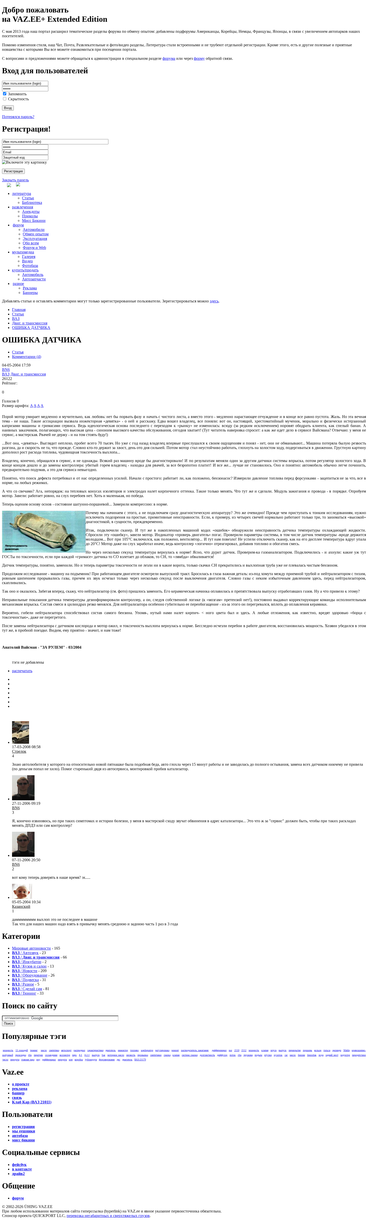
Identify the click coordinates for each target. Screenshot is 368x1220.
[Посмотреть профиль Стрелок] (20, 742)
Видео (27, 261)
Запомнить (17, 94)
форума (168, 58)
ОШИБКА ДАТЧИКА (31, 327)
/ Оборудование (29, 975)
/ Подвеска (25, 980)
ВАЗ (16, 318)
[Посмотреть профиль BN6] (23, 799)
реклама (19, 1088)
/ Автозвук (25, 953)
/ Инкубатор (26, 962)
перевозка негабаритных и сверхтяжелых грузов (108, 1215)
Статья (18, 352)
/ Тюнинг (24, 993)
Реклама (30, 288)
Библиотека (32, 202)
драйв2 (18, 1173)
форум (18, 225)
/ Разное (23, 984)
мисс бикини (23, 1140)
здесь (214, 301)
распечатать (22, 671)
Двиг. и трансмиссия (29, 323)
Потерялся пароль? (18, 117)
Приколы (30, 216)
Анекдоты (31, 211)
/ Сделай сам (27, 989)
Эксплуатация (35, 238)
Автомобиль (32, 274)
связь (17, 1097)
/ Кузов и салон (29, 966)
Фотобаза (30, 265)
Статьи (28, 198)
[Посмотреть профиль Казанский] (22, 897)
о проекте (20, 1084)
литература (21, 193)
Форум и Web (34, 247)
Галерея (28, 256)
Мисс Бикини (34, 220)
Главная (19, 309)
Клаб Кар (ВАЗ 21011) (31, 1102)
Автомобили (34, 229)
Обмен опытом (36, 234)
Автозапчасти (34, 279)
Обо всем (31, 243)
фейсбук (19, 1164)
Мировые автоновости (31, 948)
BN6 (6, 369)
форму (199, 58)
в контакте (22, 1169)
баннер (18, 1093)
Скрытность (18, 99)
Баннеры (30, 292)
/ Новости (24, 971)
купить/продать (25, 270)
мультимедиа (23, 252)
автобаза (20, 1135)
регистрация (23, 1126)
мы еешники (23, 1131)
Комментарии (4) (26, 356)
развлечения (22, 207)
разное (18, 283)
